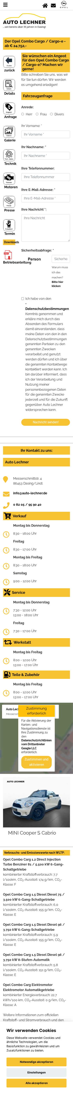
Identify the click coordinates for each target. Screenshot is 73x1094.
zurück (9, 70)
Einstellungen (36, 1072)
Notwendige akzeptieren (36, 1061)
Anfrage (10, 117)
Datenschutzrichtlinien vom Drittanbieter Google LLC (36, 744)
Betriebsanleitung (17, 262)
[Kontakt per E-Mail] (53, 5)
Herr (28, 114)
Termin (9, 234)
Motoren (11, 187)
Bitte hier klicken (57, 284)
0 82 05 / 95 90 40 (27, 505)
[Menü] (5, 5)
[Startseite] (45, 5)
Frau (43, 114)
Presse (9, 210)
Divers (59, 114)
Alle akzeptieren (37, 1083)
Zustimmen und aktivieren (36, 762)
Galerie (10, 140)
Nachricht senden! (46, 422)
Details (9, 93)
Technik (10, 164)
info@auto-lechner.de (30, 493)
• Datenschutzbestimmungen (47, 306)
